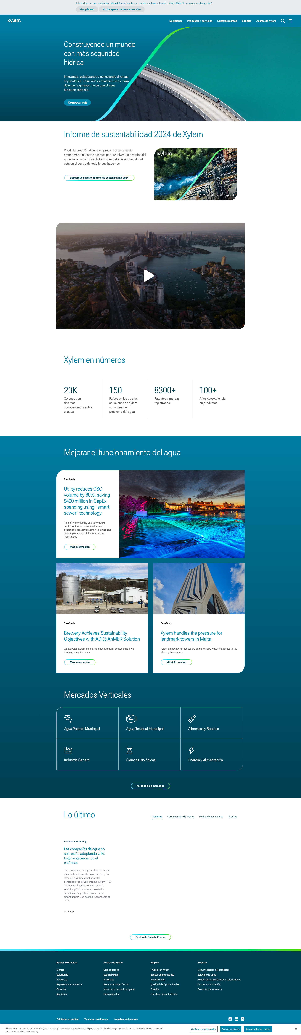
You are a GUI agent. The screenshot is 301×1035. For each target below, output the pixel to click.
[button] (150, 275)
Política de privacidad (67, 1019)
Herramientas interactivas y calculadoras (219, 979)
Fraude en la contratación (163, 994)
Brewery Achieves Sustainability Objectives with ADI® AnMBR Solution (102, 636)
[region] (150, 1029)
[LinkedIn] (236, 1019)
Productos (61, 979)
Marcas (60, 969)
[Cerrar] (296, 1029)
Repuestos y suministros (69, 984)
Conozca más (77, 102)
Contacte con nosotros (210, 989)
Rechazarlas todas (231, 1029)
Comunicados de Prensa (180, 816)
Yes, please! (87, 9)
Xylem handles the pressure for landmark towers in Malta (191, 636)
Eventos (232, 816)
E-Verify (154, 989)
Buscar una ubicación (209, 984)
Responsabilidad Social (115, 984)
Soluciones (175, 20)
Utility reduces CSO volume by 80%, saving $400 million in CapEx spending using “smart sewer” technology (87, 501)
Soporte (246, 20)
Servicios (61, 989)
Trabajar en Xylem (159, 969)
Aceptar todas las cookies (258, 1029)
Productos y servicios (199, 20)
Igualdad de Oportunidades (164, 984)
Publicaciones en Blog (211, 816)
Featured (157, 816)
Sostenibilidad (111, 974)
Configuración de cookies (203, 1029)
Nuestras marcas (227, 20)
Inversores (108, 979)
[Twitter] (243, 1019)
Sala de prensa (111, 969)
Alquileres (61, 994)
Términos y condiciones (96, 1019)
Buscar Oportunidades (162, 974)
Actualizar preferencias (126, 1019)
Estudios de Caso (207, 974)
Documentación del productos (213, 969)
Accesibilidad (157, 979)
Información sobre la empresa (119, 989)
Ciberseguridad (111, 994)
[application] (150, 276)
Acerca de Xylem (266, 20)
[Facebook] (230, 1019)
